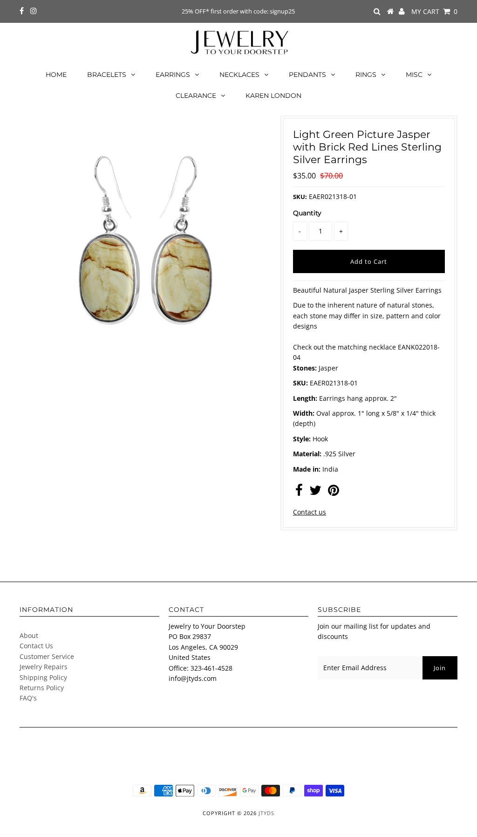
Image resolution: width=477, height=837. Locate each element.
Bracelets (106, 74)
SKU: (300, 196)
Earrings (173, 74)
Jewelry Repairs (44, 666)
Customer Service (47, 656)
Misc (414, 74)
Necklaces (239, 74)
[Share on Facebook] (299, 492)
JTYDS (266, 813)
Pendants (307, 74)
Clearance (196, 95)
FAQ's (28, 697)
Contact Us (36, 645)
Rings (365, 74)
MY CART (434, 11)
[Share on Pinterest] (333, 492)
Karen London (273, 95)
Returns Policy (42, 687)
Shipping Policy (43, 677)
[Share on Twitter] (315, 492)
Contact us (309, 512)
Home (56, 74)
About (29, 635)
